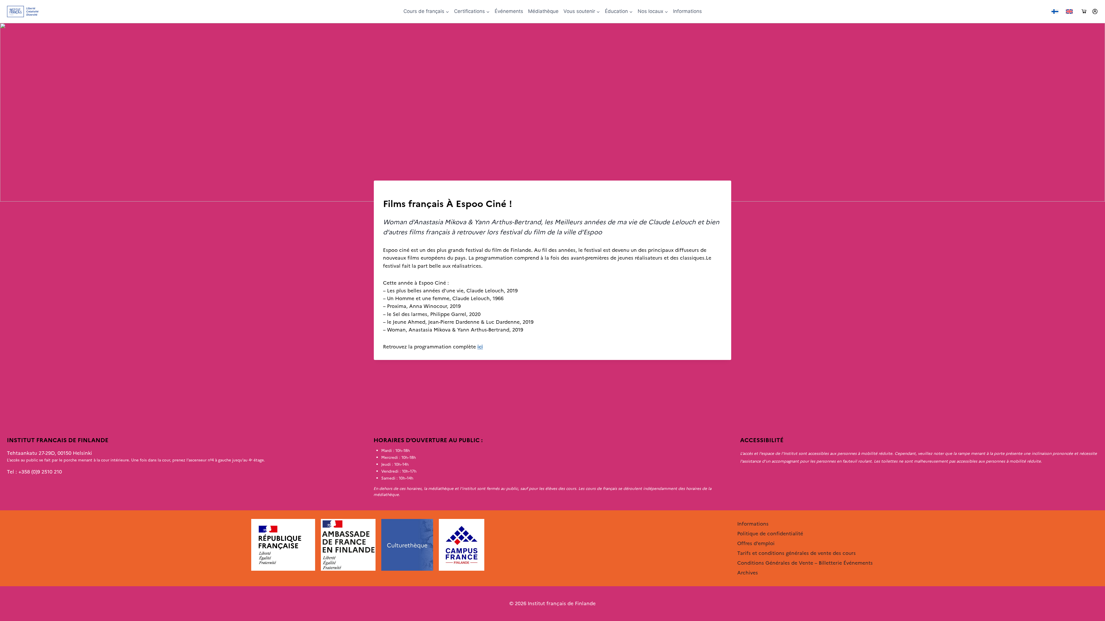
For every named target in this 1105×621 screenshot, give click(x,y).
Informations (687, 11)
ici (480, 346)
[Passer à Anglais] (1069, 12)
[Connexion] (1095, 11)
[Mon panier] (1084, 11)
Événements (509, 11)
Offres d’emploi (756, 543)
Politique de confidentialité (770, 533)
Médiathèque (543, 11)
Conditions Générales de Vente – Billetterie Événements (805, 563)
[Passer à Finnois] (1055, 12)
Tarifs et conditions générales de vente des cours (796, 553)
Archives (393, 192)
